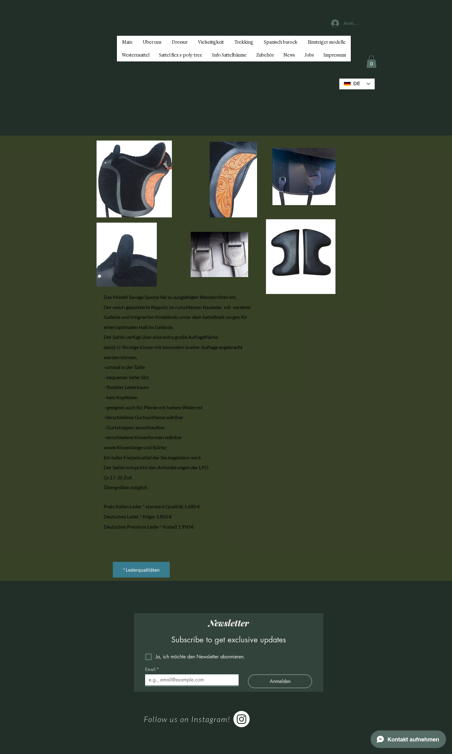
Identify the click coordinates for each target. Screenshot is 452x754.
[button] (371, 61)
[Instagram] (241, 719)
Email (152, 669)
